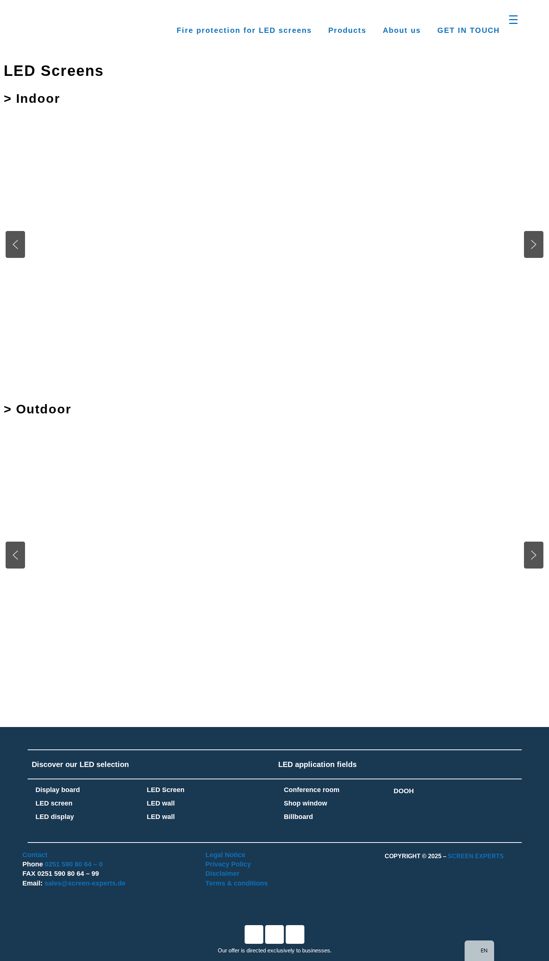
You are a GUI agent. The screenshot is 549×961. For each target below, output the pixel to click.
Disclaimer (222, 873)
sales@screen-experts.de (84, 883)
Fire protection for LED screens (244, 30)
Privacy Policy (228, 864)
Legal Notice (225, 855)
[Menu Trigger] (513, 19)
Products (347, 30)
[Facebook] (254, 934)
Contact (34, 855)
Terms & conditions (236, 883)
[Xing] (295, 934)
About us (402, 30)
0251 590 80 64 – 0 (74, 864)
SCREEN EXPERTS (476, 856)
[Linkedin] (274, 934)
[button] (99, 239)
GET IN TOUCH (468, 30)
